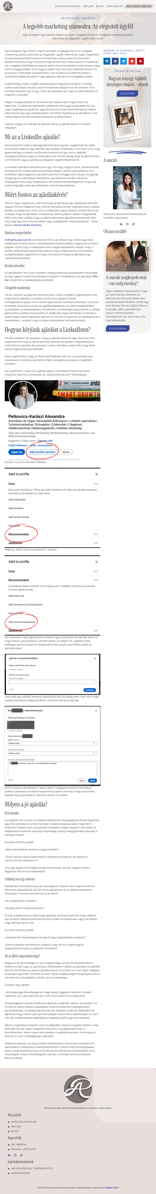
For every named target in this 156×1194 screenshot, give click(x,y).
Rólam (88, 6)
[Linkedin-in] (121, 224)
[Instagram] (127, 224)
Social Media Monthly (27, 225)
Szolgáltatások (68, 6)
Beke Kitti (112, 1187)
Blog (100, 6)
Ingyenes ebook (139, 6)
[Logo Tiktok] (133, 224)
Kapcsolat (115, 6)
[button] (106, 61)
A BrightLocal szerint (18, 239)
